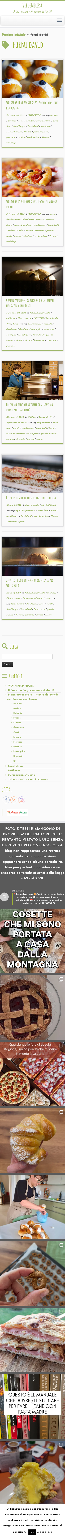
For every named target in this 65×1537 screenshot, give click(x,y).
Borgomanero (35, 324)
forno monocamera (16, 434)
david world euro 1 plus (30, 329)
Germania (18, 728)
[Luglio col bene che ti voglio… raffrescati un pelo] (32, 1007)
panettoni (52, 340)
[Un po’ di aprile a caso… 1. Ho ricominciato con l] (32, 1340)
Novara (28, 132)
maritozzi (45, 126)
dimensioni (49, 329)
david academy (43, 121)
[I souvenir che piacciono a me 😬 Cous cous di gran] (32, 941)
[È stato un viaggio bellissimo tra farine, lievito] (32, 1074)
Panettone (39, 340)
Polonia (17, 747)
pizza (21, 522)
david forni (28, 220)
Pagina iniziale (14, 35)
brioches (12, 121)
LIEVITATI (39, 318)
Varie (16, 324)
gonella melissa (48, 434)
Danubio (30, 121)
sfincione (28, 236)
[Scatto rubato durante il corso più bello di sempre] (32, 1207)
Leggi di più (44, 1532)
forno (52, 428)
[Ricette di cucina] (17, 812)
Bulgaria (17, 713)
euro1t (16, 428)
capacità (48, 324)
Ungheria (18, 756)
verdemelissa (33, 137)
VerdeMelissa (32, 5)
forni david (33, 126)
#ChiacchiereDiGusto (40, 313)
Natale (19, 340)
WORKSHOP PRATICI (21, 686)
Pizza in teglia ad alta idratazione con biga (31, 498)
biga (17, 511)
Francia (17, 723)
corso (21, 121)
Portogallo (19, 752)
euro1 (53, 511)
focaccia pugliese (23, 225)
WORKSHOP (34, 115)
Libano (17, 737)
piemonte (11, 137)
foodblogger (19, 126)
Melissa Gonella (14, 132)
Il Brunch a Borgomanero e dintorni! (31, 690)
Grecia (16, 732)
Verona (45, 137)
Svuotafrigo (15, 766)
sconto (39, 439)
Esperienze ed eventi (17, 423)
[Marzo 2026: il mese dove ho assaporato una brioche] (32, 1473)
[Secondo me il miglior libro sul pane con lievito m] (32, 1406)
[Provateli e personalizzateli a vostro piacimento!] (32, 1273)
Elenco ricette (25, 318)
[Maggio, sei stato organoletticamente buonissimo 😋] (32, 1140)
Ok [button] (32, 1532)
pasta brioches (40, 132)
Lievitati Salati (48, 505)
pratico (21, 137)
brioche (54, 115)
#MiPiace (11, 318)
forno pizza (33, 434)
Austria (17, 708)
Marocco (17, 742)
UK (14, 761)
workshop (10, 143)
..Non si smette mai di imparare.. (29, 779)
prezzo (30, 439)
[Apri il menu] (59, 20)
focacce (40, 220)
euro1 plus (11, 335)
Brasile (17, 718)
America (17, 704)
